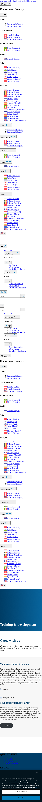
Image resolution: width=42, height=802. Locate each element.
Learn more (6, 725)
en (4, 233)
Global (3, 126)
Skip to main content (20, 1)
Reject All (21, 798)
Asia (2, 171)
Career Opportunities (16, 284)
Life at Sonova (14, 267)
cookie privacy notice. (28, 787)
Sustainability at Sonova (17, 269)
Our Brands (8, 250)
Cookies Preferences (21, 791)
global (5, 4)
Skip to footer (32, 1)
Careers (7, 272)
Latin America (5, 151)
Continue (38, 772)
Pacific (3, 162)
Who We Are (9, 254)
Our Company (13, 265)
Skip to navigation (6, 1)
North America (5, 137)
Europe (3, 195)
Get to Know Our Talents (17, 288)
